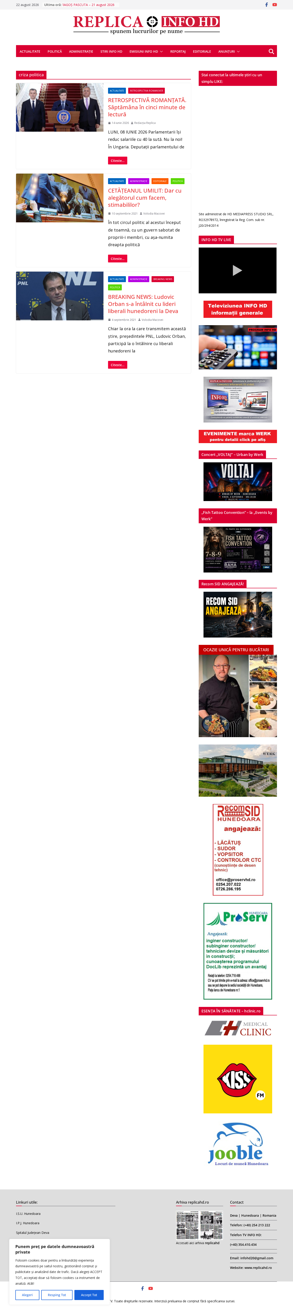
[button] (160, 51)
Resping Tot (57, 1295)
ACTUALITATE (30, 51)
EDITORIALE (202, 51)
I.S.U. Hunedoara (28, 1213)
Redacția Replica (145, 123)
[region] (59, 1272)
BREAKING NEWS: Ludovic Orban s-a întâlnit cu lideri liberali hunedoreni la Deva (143, 304)
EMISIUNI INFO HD (144, 51)
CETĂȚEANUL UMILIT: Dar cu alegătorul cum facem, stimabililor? (145, 197)
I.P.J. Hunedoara (27, 1223)
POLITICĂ (55, 51)
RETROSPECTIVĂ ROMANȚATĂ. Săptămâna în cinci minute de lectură (147, 107)
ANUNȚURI (226, 51)
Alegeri (27, 1295)
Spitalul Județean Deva (32, 1232)
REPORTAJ (178, 51)
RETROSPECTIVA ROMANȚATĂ (146, 90)
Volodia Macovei (154, 213)
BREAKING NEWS (162, 279)
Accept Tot (89, 1295)
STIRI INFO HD (111, 51)
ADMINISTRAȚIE (81, 51)
